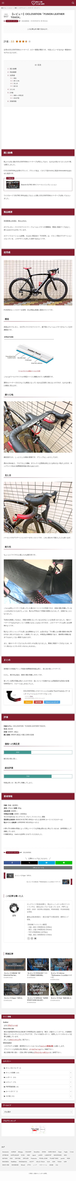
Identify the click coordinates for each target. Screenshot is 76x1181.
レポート (11, 1077)
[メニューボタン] (3, 3)
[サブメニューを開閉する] (70, 1072)
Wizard (23, 1165)
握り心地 (16, 81)
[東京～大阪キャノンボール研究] (38, 3)
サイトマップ (15, 1040)
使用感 (12, 75)
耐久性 (16, 86)
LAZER (40, 1155)
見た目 (16, 83)
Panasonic (34, 1158)
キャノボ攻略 (12, 1072)
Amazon (28, 702)
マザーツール (43, 1165)
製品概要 (13, 72)
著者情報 (13, 101)
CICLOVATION (25, 21)
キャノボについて (13, 1068)
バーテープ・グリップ (12, 21)
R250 (68, 1158)
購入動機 (13, 69)
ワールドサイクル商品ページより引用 (29, 371)
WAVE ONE (5, 1165)
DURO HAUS (52, 1152)
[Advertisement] (38, 127)
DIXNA (44, 1152)
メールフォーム (34, 1049)
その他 (10, 1096)
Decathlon (37, 1152)
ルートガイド (12, 1091)
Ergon (60, 1152)
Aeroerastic (5, 1152)
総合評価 (16, 98)
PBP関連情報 (12, 1087)
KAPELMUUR (15, 1155)
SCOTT (31, 1161)
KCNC (23, 1155)
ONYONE (18, 1158)
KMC (28, 1155)
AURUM (13, 1152)
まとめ (12, 89)
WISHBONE (15, 1165)
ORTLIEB (25, 1158)
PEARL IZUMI (43, 1158)
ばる (14, 915)
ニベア (35, 1165)
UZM (65, 1161)
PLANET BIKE (54, 1158)
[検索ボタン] (73, 3)
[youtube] (35, 938)
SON (53, 1161)
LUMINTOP (48, 1155)
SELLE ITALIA (40, 1161)
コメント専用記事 (46, 1046)
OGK (11, 1158)
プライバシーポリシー (42, 1052)
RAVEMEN (5, 1161)
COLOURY (28, 1152)
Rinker (31, 696)
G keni (72, 1152)
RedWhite (14, 1161)
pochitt (63, 1158)
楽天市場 (38, 702)
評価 (11, 92)
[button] (12, 862)
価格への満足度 (18, 95)
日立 (57, 1165)
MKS (65, 1155)
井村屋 (51, 1165)
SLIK (48, 1161)
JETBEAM (5, 1155)
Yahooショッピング (52, 702)
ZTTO (29, 1165)
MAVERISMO (58, 1155)
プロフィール (12, 1025)
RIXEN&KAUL (23, 1161)
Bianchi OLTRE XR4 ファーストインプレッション (39, 185)
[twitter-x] (28, 938)
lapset (34, 1155)
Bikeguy (20, 1152)
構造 (15, 78)
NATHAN (4, 1158)
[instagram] (32, 938)
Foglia (65, 1152)
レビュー (11, 1082)
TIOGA (59, 1161)
